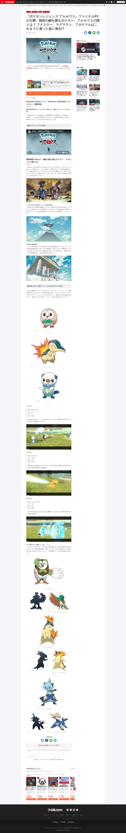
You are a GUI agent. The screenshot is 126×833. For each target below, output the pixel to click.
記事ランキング (81, 41)
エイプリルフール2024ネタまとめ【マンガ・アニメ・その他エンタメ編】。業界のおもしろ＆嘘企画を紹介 (94, 93)
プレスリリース (55, 5)
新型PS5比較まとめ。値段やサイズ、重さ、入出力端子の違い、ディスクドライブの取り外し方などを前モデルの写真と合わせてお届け (82, 93)
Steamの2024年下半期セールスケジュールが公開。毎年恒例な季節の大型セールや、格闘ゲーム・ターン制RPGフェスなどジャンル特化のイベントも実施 (86, 57)
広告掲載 (81, 814)
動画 (50, 2)
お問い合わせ (46, 814)
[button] (75, 788)
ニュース (46, 2)
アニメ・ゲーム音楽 (60, 774)
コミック (47, 774)
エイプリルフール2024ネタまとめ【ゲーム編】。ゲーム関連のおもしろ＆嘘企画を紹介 (82, 78)
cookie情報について (74, 814)
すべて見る (73, 768)
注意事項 (67, 814)
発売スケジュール (34, 2)
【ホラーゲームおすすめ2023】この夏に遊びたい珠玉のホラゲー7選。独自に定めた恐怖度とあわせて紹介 (94, 78)
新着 (17, 2)
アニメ (52, 774)
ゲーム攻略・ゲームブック (37, 774)
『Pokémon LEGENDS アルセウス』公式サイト (48, 745)
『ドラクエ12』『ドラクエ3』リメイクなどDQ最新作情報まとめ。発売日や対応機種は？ (94, 108)
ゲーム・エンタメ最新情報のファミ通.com (29, 5)
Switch (20, 2)
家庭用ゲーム (45, 5)
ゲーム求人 (41, 2)
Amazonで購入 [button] (32, 799)
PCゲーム (27, 2)
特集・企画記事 (55, 2)
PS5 (23, 2)
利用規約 (62, 814)
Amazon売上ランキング (33, 768)
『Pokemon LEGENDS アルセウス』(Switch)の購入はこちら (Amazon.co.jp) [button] (50, 93)
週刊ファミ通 (62, 2)
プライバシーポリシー (54, 814)
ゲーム (28, 774)
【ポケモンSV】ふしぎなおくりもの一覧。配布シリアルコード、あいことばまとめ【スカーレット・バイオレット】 (82, 108)
